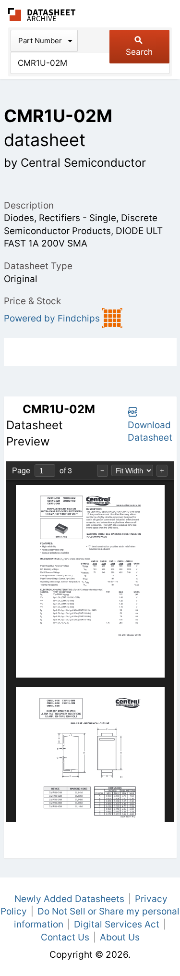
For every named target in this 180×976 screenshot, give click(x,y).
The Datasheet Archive (42, 14)
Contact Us (65, 937)
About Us (120, 937)
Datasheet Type (38, 266)
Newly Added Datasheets (69, 898)
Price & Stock (32, 301)
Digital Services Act (116, 924)
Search (139, 52)
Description (29, 205)
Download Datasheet (150, 432)
